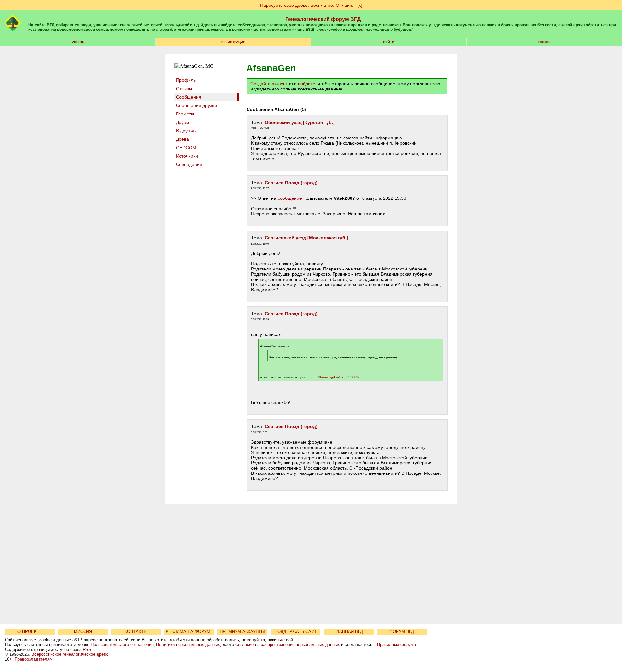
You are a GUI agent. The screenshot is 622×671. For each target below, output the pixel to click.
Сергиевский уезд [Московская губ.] (306, 237)
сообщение (290, 198)
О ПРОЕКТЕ (29, 631)
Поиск (544, 42)
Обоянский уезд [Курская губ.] (300, 122)
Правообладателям (33, 659)
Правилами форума (396, 644)
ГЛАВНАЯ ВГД (348, 631)
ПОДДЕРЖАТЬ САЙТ (295, 631)
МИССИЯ (83, 631)
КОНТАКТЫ (136, 631)
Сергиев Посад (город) (291, 182)
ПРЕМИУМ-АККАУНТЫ (242, 631)
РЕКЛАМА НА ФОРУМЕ (189, 631)
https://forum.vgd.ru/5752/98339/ (334, 377)
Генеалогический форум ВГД (323, 19)
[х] (359, 5)
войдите (306, 83)
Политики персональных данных (188, 644)
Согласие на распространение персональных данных (287, 644)
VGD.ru (78, 42)
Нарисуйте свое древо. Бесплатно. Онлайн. (306, 5)
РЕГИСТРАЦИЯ (233, 42)
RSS (87, 649)
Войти (388, 42)
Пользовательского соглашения (122, 644)
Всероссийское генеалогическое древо (69, 654)
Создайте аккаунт (269, 83)
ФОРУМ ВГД (401, 631)
